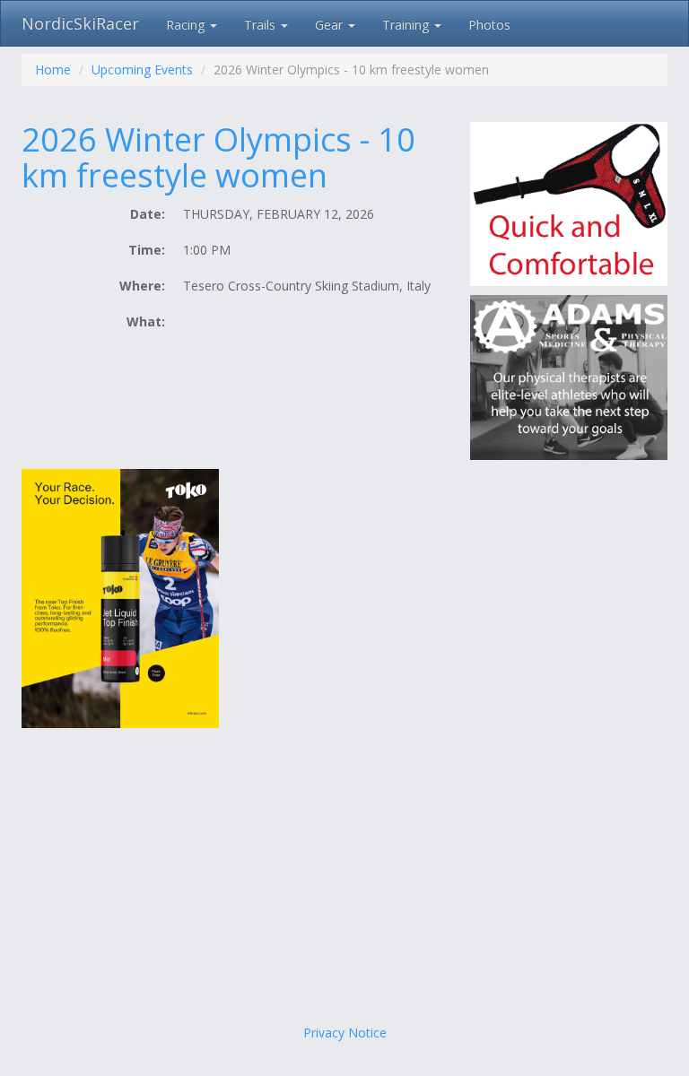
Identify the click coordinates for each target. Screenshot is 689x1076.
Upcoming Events (142, 69)
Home (53, 69)
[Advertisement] (344, 880)
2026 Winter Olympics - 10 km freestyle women (218, 157)
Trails (261, 24)
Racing (187, 24)
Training (407, 24)
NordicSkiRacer (80, 23)
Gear (330, 24)
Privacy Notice (345, 1032)
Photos (489, 24)
